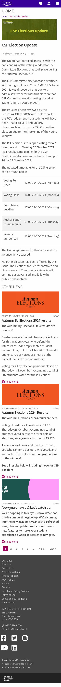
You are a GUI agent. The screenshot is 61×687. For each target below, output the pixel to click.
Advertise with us (11, 572)
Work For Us (8, 579)
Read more (11, 381)
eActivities (7, 560)
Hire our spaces (10, 575)
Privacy (5, 583)
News (4, 15)
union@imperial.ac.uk (16, 629)
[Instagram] (25, 637)
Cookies (6, 587)
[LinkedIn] (14, 647)
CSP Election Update (19, 15)
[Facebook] (3, 637)
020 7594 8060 (13, 625)
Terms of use (9, 594)
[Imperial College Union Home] (7, 3)
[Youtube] (4, 647)
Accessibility (8, 602)
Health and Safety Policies (15, 591)
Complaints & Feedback (14, 598)
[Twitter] (14, 637)
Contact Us (8, 568)
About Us (6, 564)
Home (8, 11)
